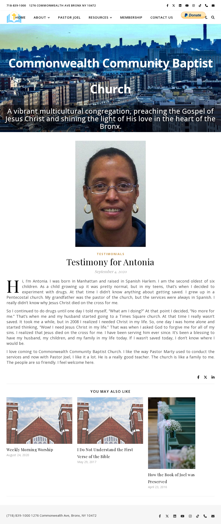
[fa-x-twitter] (174, 5)
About (40, 17)
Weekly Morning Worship (29, 449)
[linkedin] (180, 5)
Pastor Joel (69, 17)
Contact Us (161, 17)
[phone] (206, 5)
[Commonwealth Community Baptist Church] (14, 17)
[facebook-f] (168, 5)
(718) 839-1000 (18, 515)
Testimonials (111, 254)
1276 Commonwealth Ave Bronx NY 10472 (62, 5)
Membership (131, 17)
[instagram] (193, 5)
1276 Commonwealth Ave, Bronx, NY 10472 (63, 515)
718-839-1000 (16, 5)
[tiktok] (200, 5)
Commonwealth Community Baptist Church (110, 76)
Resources (98, 17)
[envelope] (213, 5)
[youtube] (187, 5)
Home (20, 17)
